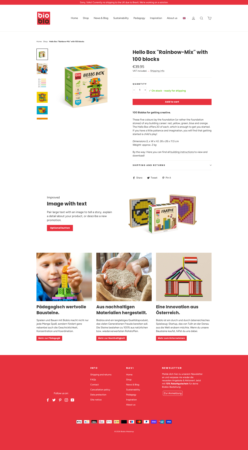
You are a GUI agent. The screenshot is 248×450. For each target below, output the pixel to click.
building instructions (182, 152)
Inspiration (156, 18)
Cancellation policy (100, 389)
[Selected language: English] (185, 18)
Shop (86, 18)
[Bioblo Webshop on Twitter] (54, 400)
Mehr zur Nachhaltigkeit (111, 338)
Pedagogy (139, 18)
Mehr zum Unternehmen (171, 338)
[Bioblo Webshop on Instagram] (66, 400)
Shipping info (157, 70)
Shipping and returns (149, 165)
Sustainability (121, 18)
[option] (86, 84)
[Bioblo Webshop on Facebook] (48, 400)
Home (74, 18)
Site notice (96, 399)
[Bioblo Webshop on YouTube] (72, 400)
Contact (94, 384)
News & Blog (101, 18)
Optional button (60, 228)
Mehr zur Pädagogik (49, 338)
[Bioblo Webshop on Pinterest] (60, 400)
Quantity (140, 84)
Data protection (98, 394)
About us (172, 18)
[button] (185, 18)
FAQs (93, 379)
